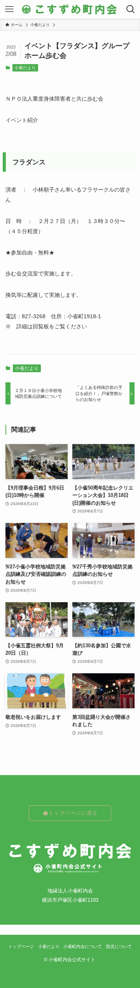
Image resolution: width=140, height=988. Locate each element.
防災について (119, 946)
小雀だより (25, 67)
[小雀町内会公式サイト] (70, 9)
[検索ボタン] (130, 9)
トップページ (21, 946)
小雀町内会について (82, 946)
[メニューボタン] (9, 9)
